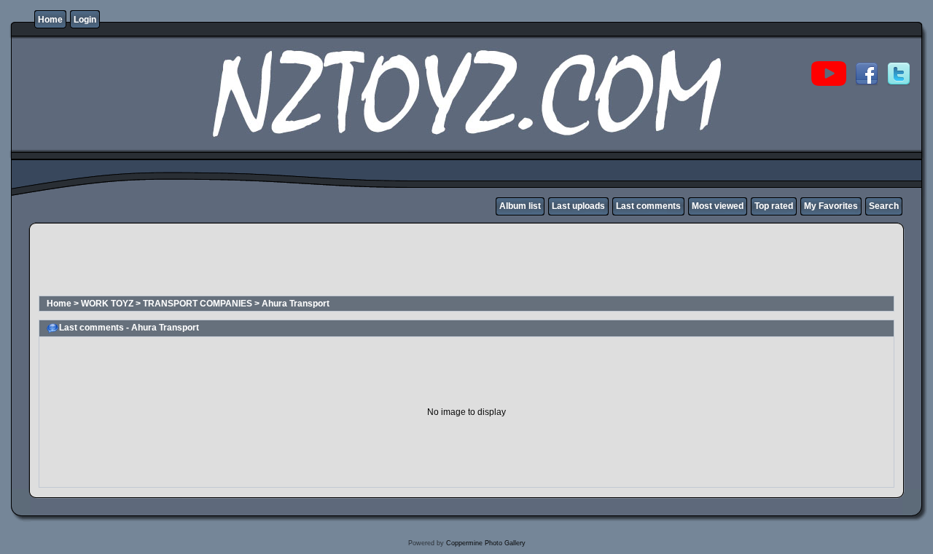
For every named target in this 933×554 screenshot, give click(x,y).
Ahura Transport (295, 303)
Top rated (773, 206)
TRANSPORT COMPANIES (197, 303)
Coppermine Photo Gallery (486, 543)
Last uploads (578, 206)
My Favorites (831, 206)
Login (85, 20)
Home (50, 20)
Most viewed (717, 206)
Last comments (648, 206)
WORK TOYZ (107, 303)
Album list (520, 206)
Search (884, 206)
